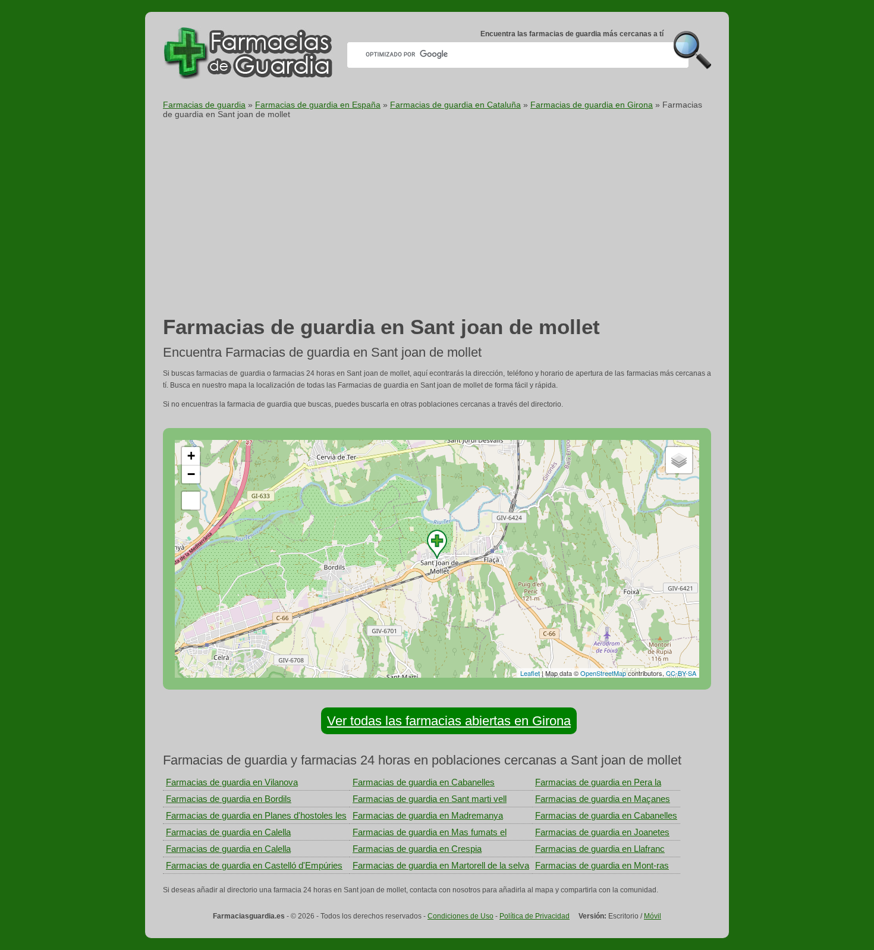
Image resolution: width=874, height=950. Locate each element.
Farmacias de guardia (204, 104)
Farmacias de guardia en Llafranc (600, 849)
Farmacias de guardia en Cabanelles (424, 782)
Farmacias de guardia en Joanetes (602, 832)
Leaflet (530, 673)
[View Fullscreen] (191, 500)
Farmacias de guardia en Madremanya (428, 815)
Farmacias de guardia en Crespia (417, 849)
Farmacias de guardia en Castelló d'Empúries (254, 865)
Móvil (652, 916)
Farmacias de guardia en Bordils (228, 799)
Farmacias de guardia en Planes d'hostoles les (256, 815)
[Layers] (679, 460)
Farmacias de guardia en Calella (228, 832)
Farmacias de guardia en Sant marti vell (430, 799)
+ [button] (191, 455)
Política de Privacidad (534, 916)
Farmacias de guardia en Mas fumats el (430, 832)
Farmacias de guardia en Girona (591, 104)
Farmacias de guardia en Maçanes (602, 799)
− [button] (191, 474)
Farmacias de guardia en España (318, 104)
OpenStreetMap (603, 673)
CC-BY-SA (681, 673)
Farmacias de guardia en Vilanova (232, 782)
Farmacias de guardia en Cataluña (455, 104)
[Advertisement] (437, 220)
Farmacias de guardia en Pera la (598, 782)
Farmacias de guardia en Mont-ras (602, 865)
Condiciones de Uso (460, 916)
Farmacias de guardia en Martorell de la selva (441, 865)
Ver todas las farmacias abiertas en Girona (449, 720)
